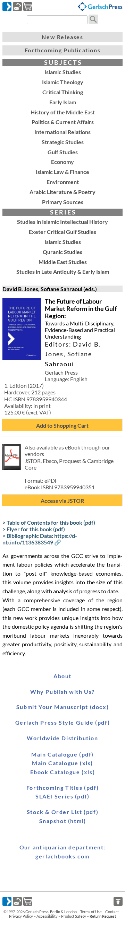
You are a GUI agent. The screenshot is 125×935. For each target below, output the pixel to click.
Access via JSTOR (62, 500)
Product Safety (73, 916)
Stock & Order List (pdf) (62, 812)
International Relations (62, 132)
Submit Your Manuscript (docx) (62, 707)
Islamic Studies (62, 72)
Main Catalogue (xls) (62, 763)
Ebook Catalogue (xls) (62, 772)
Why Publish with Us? (62, 691)
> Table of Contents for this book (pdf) (48, 522)
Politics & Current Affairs (63, 122)
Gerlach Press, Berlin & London (51, 911)
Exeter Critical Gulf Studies (62, 231)
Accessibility (47, 916)
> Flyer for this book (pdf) (33, 529)
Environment (63, 181)
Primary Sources (62, 202)
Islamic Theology (62, 82)
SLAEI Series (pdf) (62, 796)
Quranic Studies (62, 251)
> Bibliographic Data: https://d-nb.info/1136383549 (39, 538)
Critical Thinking (62, 92)
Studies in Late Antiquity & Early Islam (62, 271)
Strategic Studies (63, 142)
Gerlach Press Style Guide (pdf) (62, 722)
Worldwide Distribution (62, 738)
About (62, 676)
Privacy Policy (21, 916)
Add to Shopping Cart (62, 425)
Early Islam (62, 102)
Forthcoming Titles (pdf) (62, 787)
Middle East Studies (63, 262)
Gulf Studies (63, 152)
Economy (62, 161)
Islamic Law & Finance (62, 171)
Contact (112, 911)
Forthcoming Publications (62, 50)
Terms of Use (91, 911)
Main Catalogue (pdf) (62, 754)
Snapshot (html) (62, 821)
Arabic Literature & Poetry (62, 192)
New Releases (62, 37)
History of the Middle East (63, 112)
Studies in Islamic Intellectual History (62, 221)
